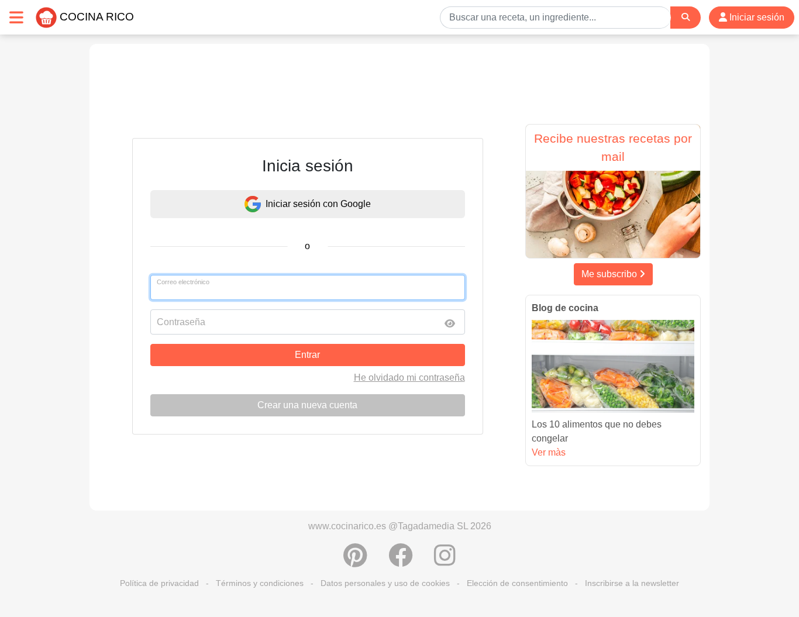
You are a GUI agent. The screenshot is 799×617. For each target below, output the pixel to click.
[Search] (685, 17)
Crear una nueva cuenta (307, 405)
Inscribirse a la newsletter (632, 583)
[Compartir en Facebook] (400, 561)
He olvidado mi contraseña (409, 377)
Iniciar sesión (755, 17)
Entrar (307, 355)
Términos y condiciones (260, 583)
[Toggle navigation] (16, 17)
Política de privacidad (159, 583)
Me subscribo (610, 274)
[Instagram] (445, 561)
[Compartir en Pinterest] (355, 561)
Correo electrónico (183, 281)
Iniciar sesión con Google (318, 204)
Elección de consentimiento (517, 583)
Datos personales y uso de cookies (385, 583)
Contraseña (181, 322)
